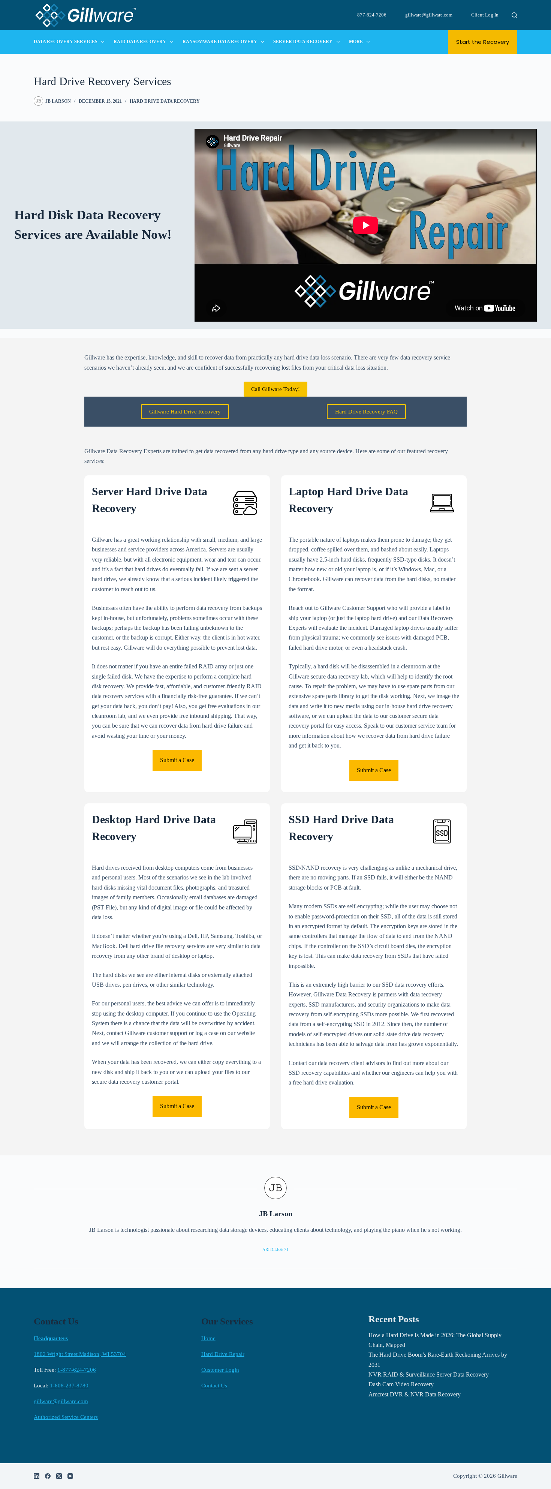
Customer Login (220, 1370)
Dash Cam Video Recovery (401, 1384)
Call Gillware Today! (275, 389)
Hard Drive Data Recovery (165, 101)
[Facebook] (48, 1476)
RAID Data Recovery (140, 41)
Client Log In (485, 15)
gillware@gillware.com (428, 15)
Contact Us (214, 1386)
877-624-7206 (371, 15)
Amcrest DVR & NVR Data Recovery (414, 1394)
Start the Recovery (482, 42)
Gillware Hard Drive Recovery (185, 412)
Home (208, 1338)
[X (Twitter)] (59, 1476)
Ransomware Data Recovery (220, 41)
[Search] (514, 15)
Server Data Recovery (302, 41)
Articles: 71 (275, 1249)
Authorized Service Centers (66, 1417)
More (356, 41)
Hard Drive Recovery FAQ (366, 412)
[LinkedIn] (36, 1476)
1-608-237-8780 (69, 1386)
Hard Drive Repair (222, 1354)
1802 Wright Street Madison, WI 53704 (80, 1354)
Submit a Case (177, 760)
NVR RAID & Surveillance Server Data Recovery (428, 1374)
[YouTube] (70, 1476)
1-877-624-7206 (76, 1370)
